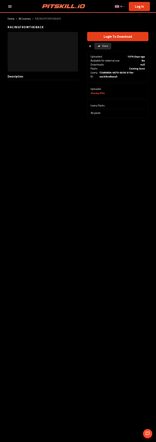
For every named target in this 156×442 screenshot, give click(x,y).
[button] (102, 46)
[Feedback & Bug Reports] (147, 433)
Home (11, 19)
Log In (139, 6)
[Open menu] (10, 6)
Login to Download (118, 36)
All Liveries (25, 19)
